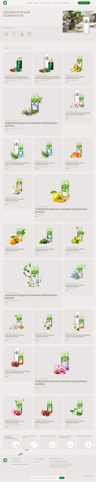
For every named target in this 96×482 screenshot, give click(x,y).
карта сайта (37, 461)
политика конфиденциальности (56, 459)
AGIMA (91, 475)
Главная (4, 8)
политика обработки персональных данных (20, 464)
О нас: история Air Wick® (17, 461)
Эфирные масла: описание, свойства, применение (58, 467)
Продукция (9, 8)
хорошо (62, 477)
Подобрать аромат (84, 3)
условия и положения (39, 459)
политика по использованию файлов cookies (59, 461)
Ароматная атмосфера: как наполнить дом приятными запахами (60, 465)
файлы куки (40, 477)
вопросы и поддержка (16, 459)
